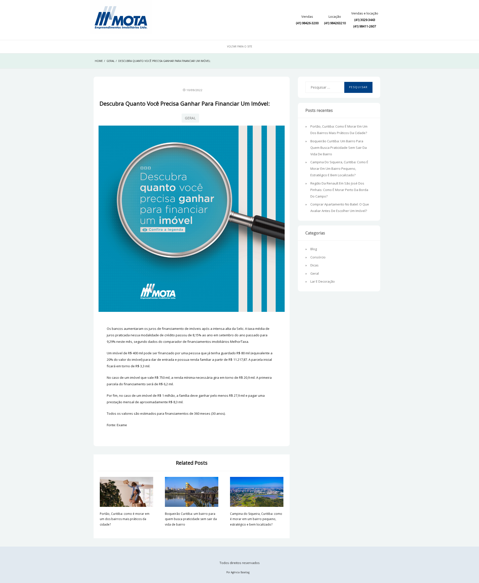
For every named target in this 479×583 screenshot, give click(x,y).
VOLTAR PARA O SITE (239, 46)
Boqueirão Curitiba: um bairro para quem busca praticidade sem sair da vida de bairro (191, 519)
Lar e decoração (322, 281)
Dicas (314, 265)
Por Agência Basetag (237, 572)
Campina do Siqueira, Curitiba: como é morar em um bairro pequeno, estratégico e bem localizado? (256, 519)
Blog (313, 249)
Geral (190, 118)
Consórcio (318, 257)
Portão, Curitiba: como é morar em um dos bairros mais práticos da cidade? (124, 519)
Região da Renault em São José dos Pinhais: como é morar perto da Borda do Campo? (339, 189)
